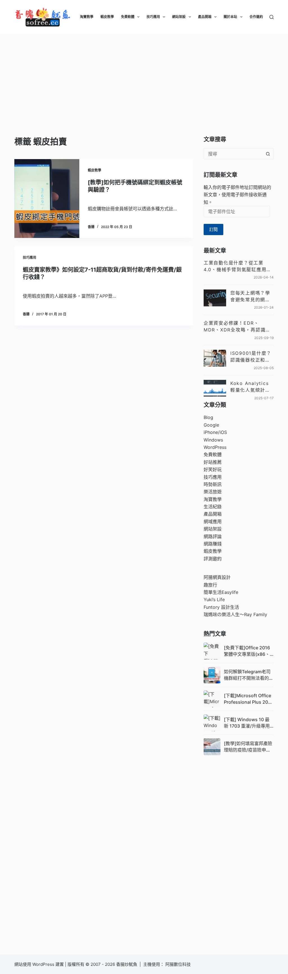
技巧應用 (153, 17)
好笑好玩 (213, 469)
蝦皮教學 (107, 17)
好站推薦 (213, 462)
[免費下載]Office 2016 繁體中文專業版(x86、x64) (247, 651)
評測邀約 (213, 558)
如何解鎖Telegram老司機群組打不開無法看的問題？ (248, 675)
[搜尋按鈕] (268, 153)
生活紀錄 (213, 506)
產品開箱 (205, 17)
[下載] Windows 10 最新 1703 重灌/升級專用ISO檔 (247, 723)
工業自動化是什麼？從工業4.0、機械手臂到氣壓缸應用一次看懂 (237, 266)
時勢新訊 (213, 484)
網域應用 (213, 521)
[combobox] (233, 153)
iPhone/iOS (215, 432)
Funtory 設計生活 (221, 607)
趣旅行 (210, 585)
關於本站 (230, 17)
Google (211, 425)
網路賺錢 (213, 544)
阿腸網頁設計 (217, 577)
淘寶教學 (86, 17)
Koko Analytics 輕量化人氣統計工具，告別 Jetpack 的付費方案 (251, 386)
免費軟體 (127, 17)
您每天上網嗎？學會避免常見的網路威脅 (250, 296)
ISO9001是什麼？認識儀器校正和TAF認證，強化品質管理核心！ (250, 356)
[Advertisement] (144, 76)
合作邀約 (256, 17)
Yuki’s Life (214, 599)
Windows (213, 440)
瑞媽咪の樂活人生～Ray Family (235, 614)
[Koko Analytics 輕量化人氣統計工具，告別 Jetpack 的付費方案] (215, 388)
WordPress (215, 447)
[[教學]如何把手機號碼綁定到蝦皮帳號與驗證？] (46, 198)
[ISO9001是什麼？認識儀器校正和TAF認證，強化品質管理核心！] (215, 358)
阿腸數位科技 (178, 964)
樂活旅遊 (213, 491)
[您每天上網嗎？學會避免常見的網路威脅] (215, 298)
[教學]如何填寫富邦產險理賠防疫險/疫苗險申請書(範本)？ (248, 747)
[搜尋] (271, 17)
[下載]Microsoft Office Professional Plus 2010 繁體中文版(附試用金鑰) (248, 699)
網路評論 (213, 536)
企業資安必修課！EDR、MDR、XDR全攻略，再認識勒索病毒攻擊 (237, 326)
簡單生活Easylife (221, 592)
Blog (208, 417)
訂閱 (213, 229)
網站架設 (179, 17)
